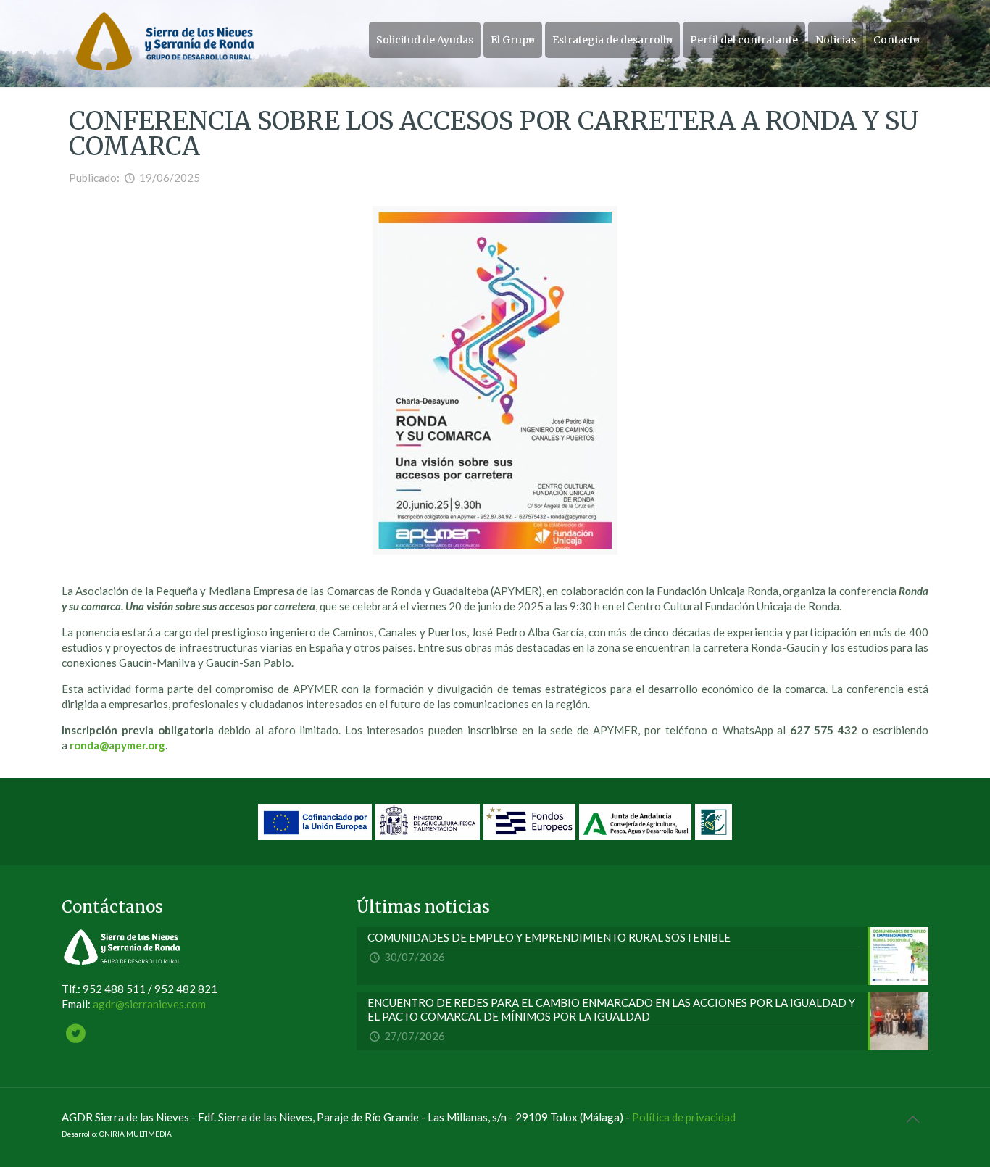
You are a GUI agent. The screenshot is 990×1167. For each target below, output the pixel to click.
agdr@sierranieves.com (149, 1003)
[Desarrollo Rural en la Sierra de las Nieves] (165, 40)
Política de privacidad (684, 1117)
